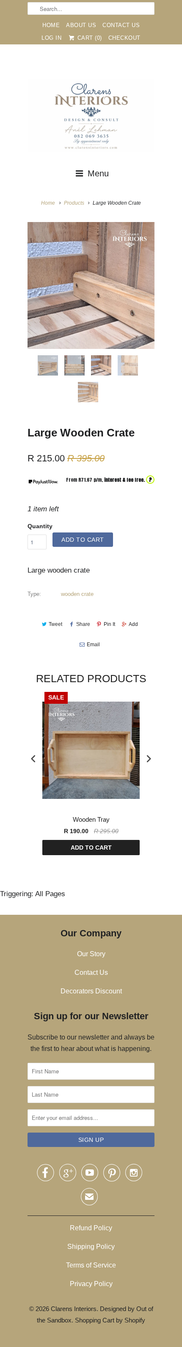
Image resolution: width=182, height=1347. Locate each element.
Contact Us (121, 25)
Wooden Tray (91, 819)
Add (133, 624)
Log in (51, 38)
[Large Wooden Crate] (91, 285)
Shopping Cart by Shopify (110, 1320)
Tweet (55, 624)
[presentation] (33, 758)
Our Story (91, 953)
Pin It (109, 624)
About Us (81, 25)
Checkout (124, 38)
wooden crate (77, 594)
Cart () (88, 38)
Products (74, 203)
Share (83, 624)
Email (93, 644)
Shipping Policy (91, 1246)
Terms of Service (91, 1265)
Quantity (40, 526)
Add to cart (91, 847)
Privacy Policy (91, 1283)
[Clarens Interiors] (91, 117)
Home (51, 25)
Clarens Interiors (74, 1308)
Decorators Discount (91, 991)
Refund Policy (91, 1228)
